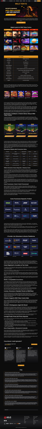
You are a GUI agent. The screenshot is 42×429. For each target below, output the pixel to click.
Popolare (7, 29)
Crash (25, 29)
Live (16, 29)
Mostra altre (21, 365)
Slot (33, 29)
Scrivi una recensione (34, 344)
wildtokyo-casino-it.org (35, 420)
